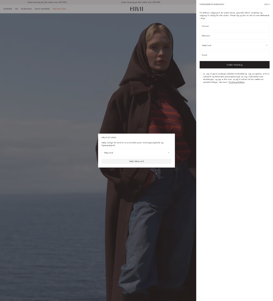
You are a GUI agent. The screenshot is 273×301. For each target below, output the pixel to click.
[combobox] (136, 152)
